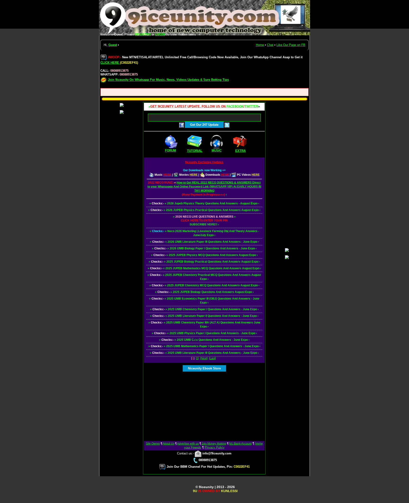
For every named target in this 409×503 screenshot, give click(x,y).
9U (195, 491)
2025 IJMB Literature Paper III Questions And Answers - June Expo (212, 353)
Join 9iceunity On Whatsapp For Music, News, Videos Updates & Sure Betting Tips (168, 80)
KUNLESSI (229, 491)
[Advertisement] (204, 405)
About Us (168, 443)
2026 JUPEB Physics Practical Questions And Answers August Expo (212, 210)
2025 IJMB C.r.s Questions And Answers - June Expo (212, 339)
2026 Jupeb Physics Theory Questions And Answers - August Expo (212, 203)
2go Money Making (214, 443)
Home (260, 45)
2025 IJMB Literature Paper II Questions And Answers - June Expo (212, 316)
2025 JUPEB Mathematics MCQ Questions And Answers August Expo (212, 268)
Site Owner (153, 443)
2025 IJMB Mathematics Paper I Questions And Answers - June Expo (212, 346)
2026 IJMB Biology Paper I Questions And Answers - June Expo (212, 248)
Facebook (235, 106)
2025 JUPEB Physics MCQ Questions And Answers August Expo (212, 255)
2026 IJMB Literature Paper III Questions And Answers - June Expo (212, 241)
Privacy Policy (215, 447)
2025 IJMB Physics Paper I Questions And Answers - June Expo (212, 333)
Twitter (251, 106)
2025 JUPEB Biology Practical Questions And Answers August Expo (212, 261)
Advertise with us (188, 443)
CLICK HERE (110, 62)
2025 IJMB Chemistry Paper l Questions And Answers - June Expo (212, 309)
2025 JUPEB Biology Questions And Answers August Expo (212, 292)
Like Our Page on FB (290, 45)
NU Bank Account (240, 443)
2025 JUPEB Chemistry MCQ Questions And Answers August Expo (212, 285)
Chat (270, 45)
